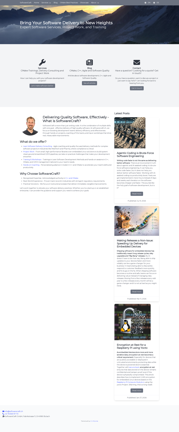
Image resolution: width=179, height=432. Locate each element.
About (93, 3)
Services (45, 3)
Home (36, 3)
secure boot (134, 367)
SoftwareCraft (25, 3)
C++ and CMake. (72, 178)
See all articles (89, 83)
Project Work (28, 152)
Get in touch (137, 88)
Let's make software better (42, 86)
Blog (56, 3)
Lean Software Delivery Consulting (37, 146)
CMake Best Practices (69, 3)
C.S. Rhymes (94, 421)
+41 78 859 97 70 (11, 414)
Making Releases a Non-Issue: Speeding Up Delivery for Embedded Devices (135, 243)
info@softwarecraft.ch (13, 411)
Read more (137, 194)
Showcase (84, 3)
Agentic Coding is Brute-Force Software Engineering (135, 155)
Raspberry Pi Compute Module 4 (130, 382)
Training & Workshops (32, 160)
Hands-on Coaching (31, 165)
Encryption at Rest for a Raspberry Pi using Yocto (132, 346)
